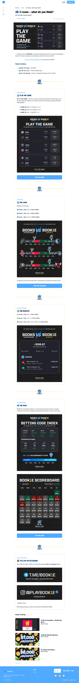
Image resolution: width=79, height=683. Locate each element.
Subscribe (70, 2)
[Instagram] (63, 675)
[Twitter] (55, 675)
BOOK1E (17, 8)
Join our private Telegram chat (34, 59)
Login (63, 2)
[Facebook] (59, 675)
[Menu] (76, 2)
